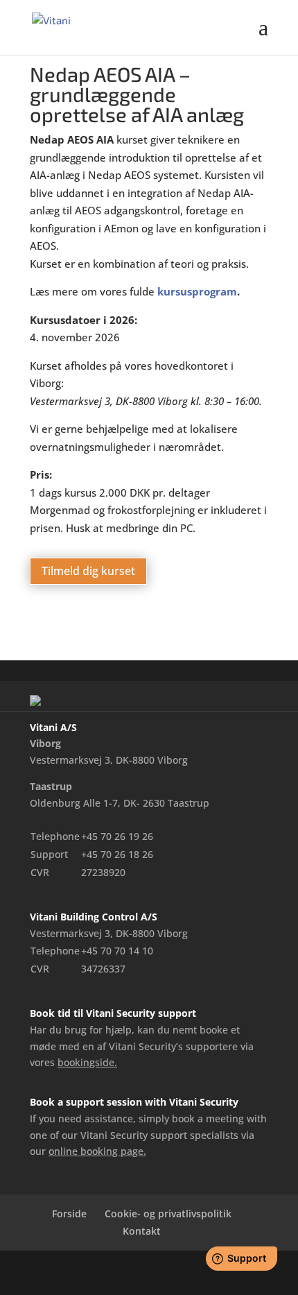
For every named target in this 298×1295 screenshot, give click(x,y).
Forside (69, 1213)
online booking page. (97, 1151)
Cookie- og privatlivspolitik (168, 1213)
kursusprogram (197, 291)
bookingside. (87, 1062)
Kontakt (142, 1230)
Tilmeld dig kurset (88, 570)
